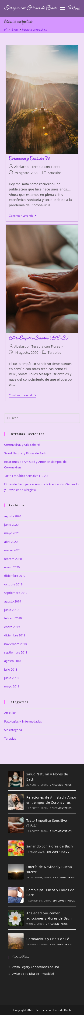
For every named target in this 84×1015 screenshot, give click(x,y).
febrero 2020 (13, 559)
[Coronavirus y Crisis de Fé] (16, 941)
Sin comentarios (60, 784)
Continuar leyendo (22, 216)
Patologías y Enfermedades (23, 721)
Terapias (54, 352)
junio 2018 (11, 678)
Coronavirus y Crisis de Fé (29, 158)
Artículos (54, 173)
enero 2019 (12, 627)
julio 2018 (10, 669)
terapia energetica (34, 29)
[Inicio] (5, 29)
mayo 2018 (11, 686)
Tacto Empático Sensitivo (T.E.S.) (39, 338)
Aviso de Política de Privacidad (33, 973)
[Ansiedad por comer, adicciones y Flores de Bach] (16, 918)
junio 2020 (11, 524)
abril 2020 (11, 542)
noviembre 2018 (15, 644)
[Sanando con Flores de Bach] (16, 848)
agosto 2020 (12, 516)
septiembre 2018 (15, 652)
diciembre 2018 (14, 635)
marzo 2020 (12, 550)
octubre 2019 (13, 584)
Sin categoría (13, 730)
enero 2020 (12, 567)
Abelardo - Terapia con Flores (37, 166)
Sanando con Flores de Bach (49, 846)
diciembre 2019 (14, 575)
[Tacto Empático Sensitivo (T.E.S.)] (16, 825)
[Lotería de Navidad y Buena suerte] (16, 872)
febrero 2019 (13, 618)
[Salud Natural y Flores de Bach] (16, 779)
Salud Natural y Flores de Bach (25, 453)
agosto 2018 (12, 661)
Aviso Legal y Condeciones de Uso (35, 967)
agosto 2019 (12, 601)
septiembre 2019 (15, 593)
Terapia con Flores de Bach (30, 8)
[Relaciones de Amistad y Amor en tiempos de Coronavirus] (16, 802)
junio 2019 (11, 610)
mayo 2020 (11, 533)
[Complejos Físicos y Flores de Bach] (16, 895)
